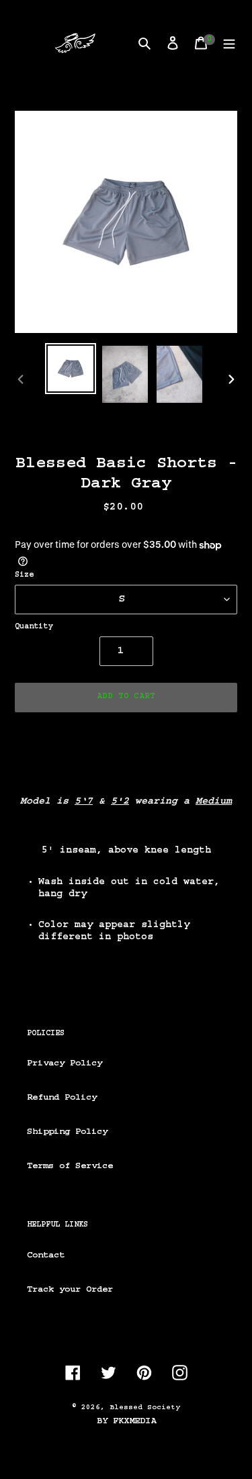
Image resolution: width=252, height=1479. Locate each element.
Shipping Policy (67, 1132)
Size (24, 575)
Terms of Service (70, 1166)
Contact (46, 1255)
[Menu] (229, 43)
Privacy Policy (64, 1063)
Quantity (33, 627)
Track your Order (70, 1290)
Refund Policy (62, 1098)
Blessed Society (145, 1407)
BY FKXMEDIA (126, 1421)
